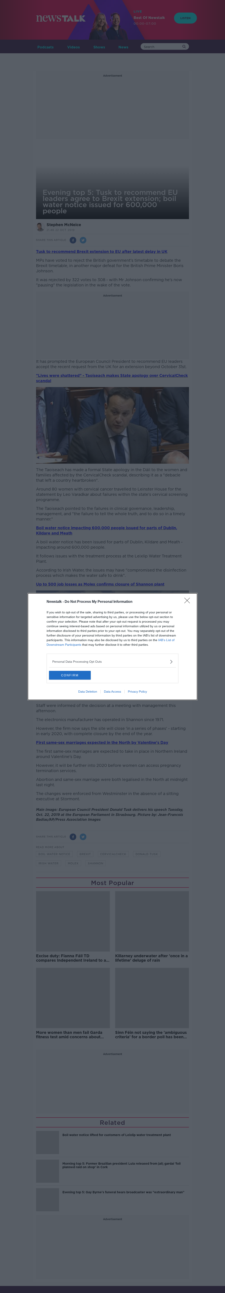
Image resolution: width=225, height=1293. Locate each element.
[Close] (188, 602)
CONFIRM (70, 675)
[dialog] (112, 646)
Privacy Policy (137, 691)
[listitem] (112, 661)
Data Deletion (87, 691)
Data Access (112, 691)
